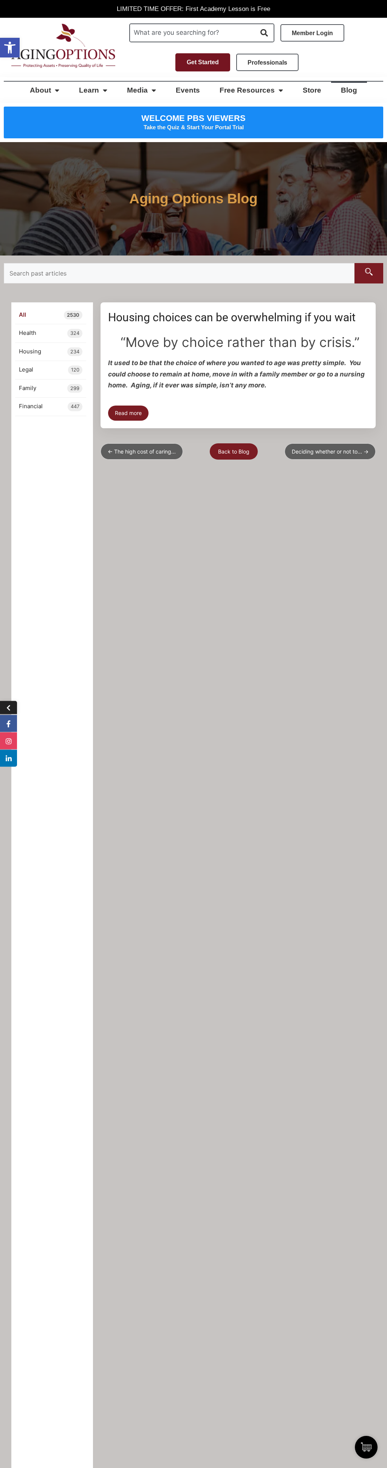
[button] (10, 47)
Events (188, 90)
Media (137, 90)
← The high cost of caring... (142, 451)
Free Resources (247, 90)
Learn (89, 90)
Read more (128, 413)
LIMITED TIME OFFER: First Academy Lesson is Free (193, 9)
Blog (349, 90)
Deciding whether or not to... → (330, 451)
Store (312, 90)
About (40, 90)
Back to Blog (233, 451)
